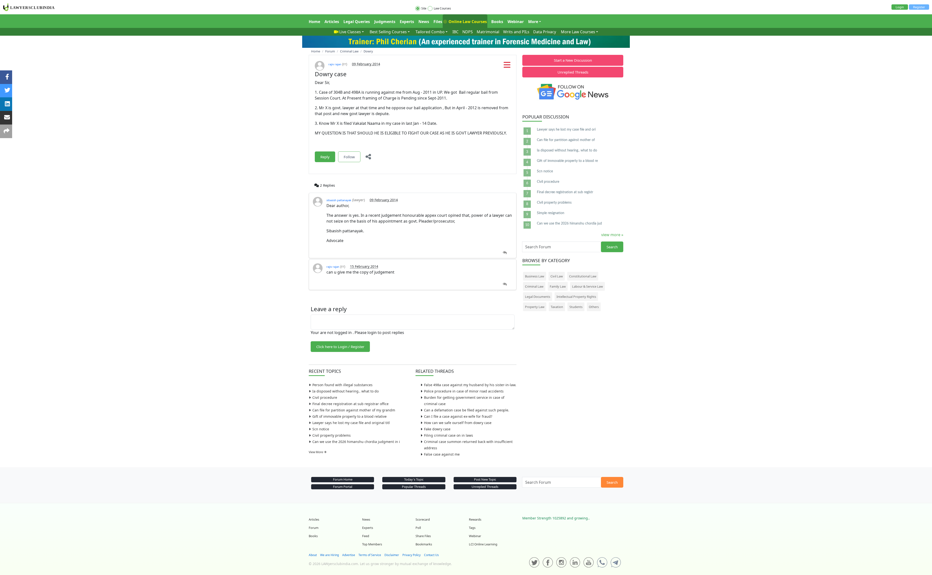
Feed (365, 536)
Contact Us (431, 555)
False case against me (442, 454)
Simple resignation (550, 213)
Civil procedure (324, 397)
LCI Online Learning (483, 544)
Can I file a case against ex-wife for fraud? (458, 416)
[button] (507, 66)
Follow (349, 156)
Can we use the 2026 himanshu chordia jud (569, 223)
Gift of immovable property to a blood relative (349, 416)
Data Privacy (544, 31)
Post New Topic (485, 479)
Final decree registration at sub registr (565, 192)
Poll (418, 527)
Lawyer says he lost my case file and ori (566, 129)
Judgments (384, 21)
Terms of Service (369, 555)
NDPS (467, 31)
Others (594, 307)
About (313, 555)
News (423, 21)
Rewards (475, 519)
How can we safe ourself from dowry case (457, 422)
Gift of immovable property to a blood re (567, 161)
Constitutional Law (582, 276)
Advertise (348, 555)
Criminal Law (534, 286)
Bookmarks (424, 544)
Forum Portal (342, 486)
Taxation (557, 307)
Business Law (534, 276)
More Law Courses (578, 31)
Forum (313, 527)
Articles (332, 21)
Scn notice (320, 429)
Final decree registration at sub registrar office (350, 403)
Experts (407, 21)
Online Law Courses (467, 21)
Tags (472, 527)
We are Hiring (329, 555)
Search (612, 246)
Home (314, 21)
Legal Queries (356, 21)
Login (900, 7)
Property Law (534, 307)
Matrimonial (488, 31)
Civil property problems (331, 435)
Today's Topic (414, 479)
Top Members (372, 544)
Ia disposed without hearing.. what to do (345, 391)
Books (497, 21)
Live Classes (350, 31)
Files (437, 21)
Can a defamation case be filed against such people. (466, 410)
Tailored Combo (430, 31)
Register (919, 7)
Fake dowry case (437, 429)
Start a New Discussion (573, 60)
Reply (325, 156)
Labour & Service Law (587, 286)
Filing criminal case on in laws (448, 435)
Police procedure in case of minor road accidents (464, 391)
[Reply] (504, 252)
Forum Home (342, 479)
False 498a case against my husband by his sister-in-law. (470, 385)
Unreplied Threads (573, 72)
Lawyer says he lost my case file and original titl (351, 422)
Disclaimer (391, 555)
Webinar (516, 21)
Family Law (558, 286)
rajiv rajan (334, 64)
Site (423, 8)
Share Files (423, 536)
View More (316, 452)
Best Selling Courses (388, 31)
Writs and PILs (516, 31)
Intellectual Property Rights (576, 296)
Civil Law (556, 276)
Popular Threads (414, 486)
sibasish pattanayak (338, 200)
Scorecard (423, 519)
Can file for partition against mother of (566, 140)
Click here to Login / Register (340, 346)
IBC (455, 31)
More (533, 21)
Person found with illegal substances (342, 385)
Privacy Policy (411, 555)
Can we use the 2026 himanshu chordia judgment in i (356, 441)
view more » (612, 234)
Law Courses (442, 8)
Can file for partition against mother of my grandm (353, 410)
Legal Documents (537, 296)
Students (575, 307)
